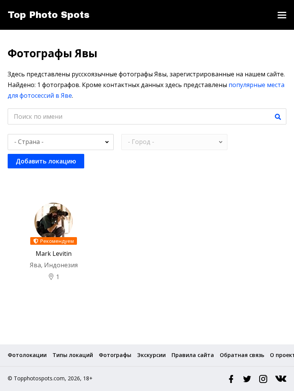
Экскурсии (151, 355)
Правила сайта (193, 355)
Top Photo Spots (49, 15)
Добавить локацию (46, 161)
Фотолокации (27, 355)
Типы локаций (72, 355)
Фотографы (115, 355)
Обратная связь (242, 355)
